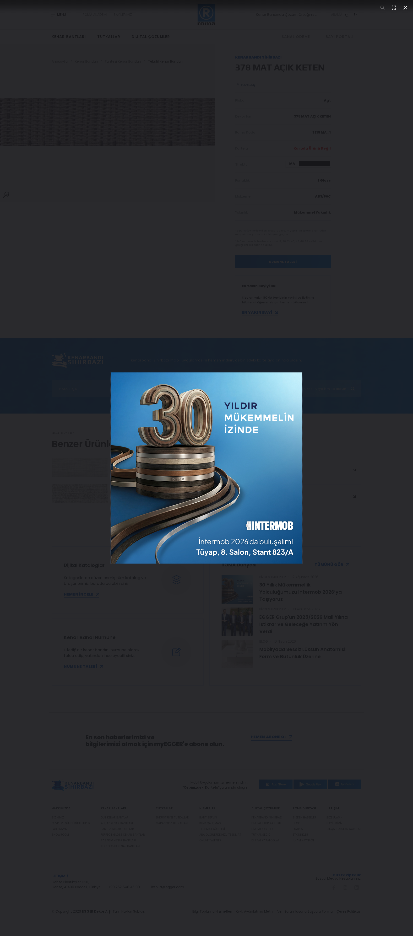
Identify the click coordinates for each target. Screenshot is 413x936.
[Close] (405, 7)
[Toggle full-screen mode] (394, 7)
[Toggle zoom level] (382, 7)
